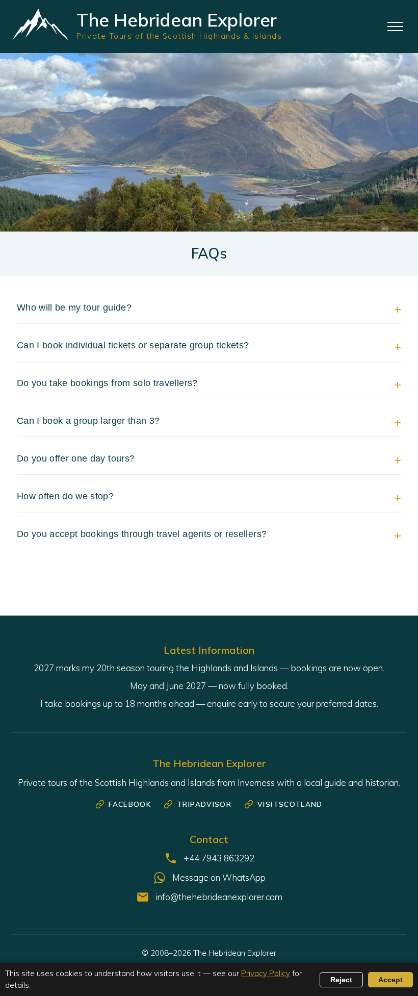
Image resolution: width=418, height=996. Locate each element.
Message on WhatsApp (219, 877)
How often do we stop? (65, 496)
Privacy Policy (265, 973)
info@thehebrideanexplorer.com (218, 896)
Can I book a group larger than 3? (88, 421)
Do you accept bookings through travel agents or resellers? (142, 534)
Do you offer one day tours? (76, 458)
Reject (341, 980)
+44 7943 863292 (219, 858)
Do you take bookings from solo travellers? (107, 383)
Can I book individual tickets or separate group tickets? (133, 345)
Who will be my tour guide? (74, 307)
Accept (390, 980)
